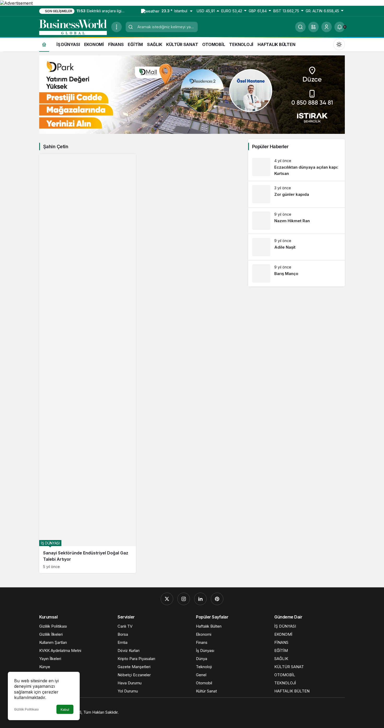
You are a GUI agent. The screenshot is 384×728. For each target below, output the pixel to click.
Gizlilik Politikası (26, 709)
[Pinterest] (217, 599)
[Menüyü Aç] (116, 27)
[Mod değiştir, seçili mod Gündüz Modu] (339, 44)
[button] (313, 27)
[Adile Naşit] (296, 247)
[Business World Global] (73, 26)
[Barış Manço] (296, 273)
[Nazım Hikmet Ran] (296, 221)
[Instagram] (183, 599)
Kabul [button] (65, 710)
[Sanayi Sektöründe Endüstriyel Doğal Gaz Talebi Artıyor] (87, 363)
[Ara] (300, 27)
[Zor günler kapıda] (296, 194)
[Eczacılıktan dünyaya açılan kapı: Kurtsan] (296, 167)
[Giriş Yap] (326, 27)
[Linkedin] (200, 599)
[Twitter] (167, 599)
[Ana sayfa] (44, 44)
